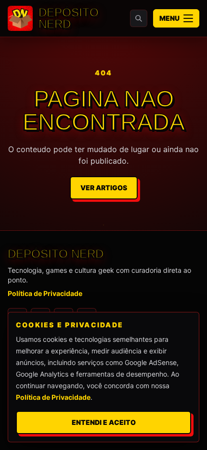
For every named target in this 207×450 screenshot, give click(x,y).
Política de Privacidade (45, 293)
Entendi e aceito (104, 422)
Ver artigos (103, 187)
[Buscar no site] (138, 18)
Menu (169, 18)
